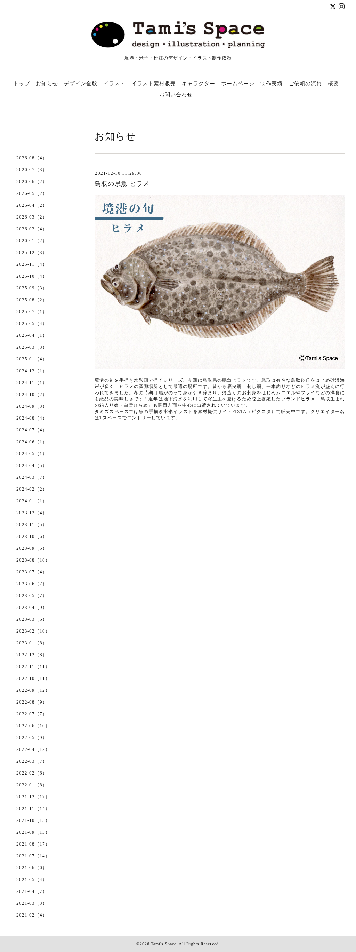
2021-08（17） (33, 844)
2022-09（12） (33, 690)
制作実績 (271, 83)
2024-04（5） (31, 465)
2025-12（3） (31, 252)
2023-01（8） (31, 642)
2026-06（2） (31, 181)
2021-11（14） (33, 808)
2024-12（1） (31, 370)
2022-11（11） (33, 666)
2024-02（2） (31, 489)
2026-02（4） (31, 228)
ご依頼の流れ (305, 83)
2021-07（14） (33, 855)
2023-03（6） (31, 619)
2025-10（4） (31, 276)
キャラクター (198, 83)
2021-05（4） (31, 879)
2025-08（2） (31, 299)
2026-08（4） (31, 157)
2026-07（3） (31, 169)
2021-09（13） (33, 832)
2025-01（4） (31, 359)
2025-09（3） (31, 288)
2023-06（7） (31, 583)
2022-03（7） (31, 761)
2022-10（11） (33, 678)
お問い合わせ (176, 94)
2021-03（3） (31, 903)
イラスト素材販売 (153, 83)
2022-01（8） (31, 784)
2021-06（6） (31, 867)
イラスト (114, 83)
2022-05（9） (31, 737)
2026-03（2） (31, 217)
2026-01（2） (31, 240)
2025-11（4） (31, 264)
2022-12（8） (31, 654)
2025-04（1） (31, 335)
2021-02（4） (31, 915)
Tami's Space (163, 944)
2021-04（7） (31, 891)
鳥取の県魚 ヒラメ (122, 183)
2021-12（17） (33, 796)
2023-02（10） (33, 631)
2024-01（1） (31, 500)
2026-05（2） (31, 193)
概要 (333, 83)
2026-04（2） (31, 205)
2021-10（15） (33, 820)
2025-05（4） (31, 323)
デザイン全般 (80, 83)
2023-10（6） (31, 536)
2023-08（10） (33, 560)
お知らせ (47, 83)
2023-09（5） (31, 548)
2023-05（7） (31, 595)
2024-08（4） (31, 418)
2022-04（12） (33, 749)
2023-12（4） (31, 512)
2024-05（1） (31, 453)
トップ (21, 83)
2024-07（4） (31, 430)
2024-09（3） (31, 406)
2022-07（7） (31, 713)
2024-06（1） (31, 441)
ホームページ (237, 83)
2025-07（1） (31, 311)
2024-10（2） (31, 394)
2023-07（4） (31, 571)
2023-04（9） (31, 607)
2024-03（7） (31, 477)
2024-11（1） (31, 382)
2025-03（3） (31, 347)
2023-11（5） (31, 524)
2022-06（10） (33, 725)
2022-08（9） (31, 702)
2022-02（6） (31, 773)
